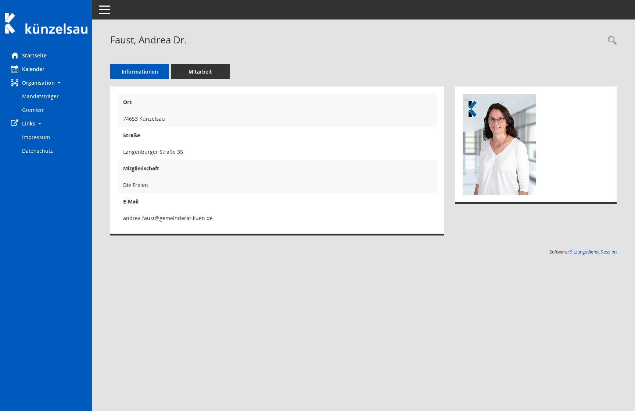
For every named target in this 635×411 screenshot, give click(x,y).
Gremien (32, 109)
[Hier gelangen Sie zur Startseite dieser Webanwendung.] (46, 23)
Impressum (36, 137)
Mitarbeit (200, 71)
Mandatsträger (40, 96)
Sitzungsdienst (593, 252)
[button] (46, 82)
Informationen (140, 71)
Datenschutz (37, 150)
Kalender (33, 68)
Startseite (34, 55)
